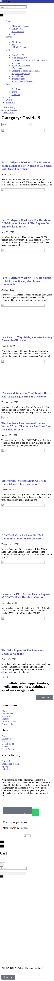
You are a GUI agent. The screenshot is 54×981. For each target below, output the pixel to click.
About (9, 21)
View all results (7, 12)
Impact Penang (18, 78)
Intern (14, 92)
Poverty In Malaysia (21, 65)
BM (13, 44)
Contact (15, 34)
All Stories (16, 42)
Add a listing (9, 107)
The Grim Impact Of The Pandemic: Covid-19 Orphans (22, 652)
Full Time (16, 89)
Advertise (10, 102)
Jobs (8, 84)
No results (21, 12)
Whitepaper (17, 68)
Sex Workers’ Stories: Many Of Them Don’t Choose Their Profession (23, 482)
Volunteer (16, 94)
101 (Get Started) (19, 47)
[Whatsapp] (35, 812)
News (8, 97)
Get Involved (17, 29)
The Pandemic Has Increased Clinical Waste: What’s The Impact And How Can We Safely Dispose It (26, 426)
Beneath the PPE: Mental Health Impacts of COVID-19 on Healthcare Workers (25, 596)
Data (8, 50)
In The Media (18, 31)
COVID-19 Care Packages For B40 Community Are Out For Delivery (22, 537)
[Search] (30, 124)
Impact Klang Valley (21, 73)
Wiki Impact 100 (19, 57)
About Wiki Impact (20, 26)
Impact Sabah (18, 76)
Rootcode (24, 828)
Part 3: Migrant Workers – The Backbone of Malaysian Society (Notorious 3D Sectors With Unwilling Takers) (26, 165)
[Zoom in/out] (10, 860)
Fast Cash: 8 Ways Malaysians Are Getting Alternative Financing (26, 339)
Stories (9, 36)
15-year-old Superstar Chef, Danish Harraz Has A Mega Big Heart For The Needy (26, 395)
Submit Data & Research (23, 81)
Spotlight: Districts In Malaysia (26, 71)
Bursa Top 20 (18, 55)
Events (9, 99)
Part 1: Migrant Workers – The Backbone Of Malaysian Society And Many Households (26, 281)
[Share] (4, 860)
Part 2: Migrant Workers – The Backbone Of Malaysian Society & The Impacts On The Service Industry (26, 223)
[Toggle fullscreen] (7, 860)
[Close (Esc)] (1, 860)
